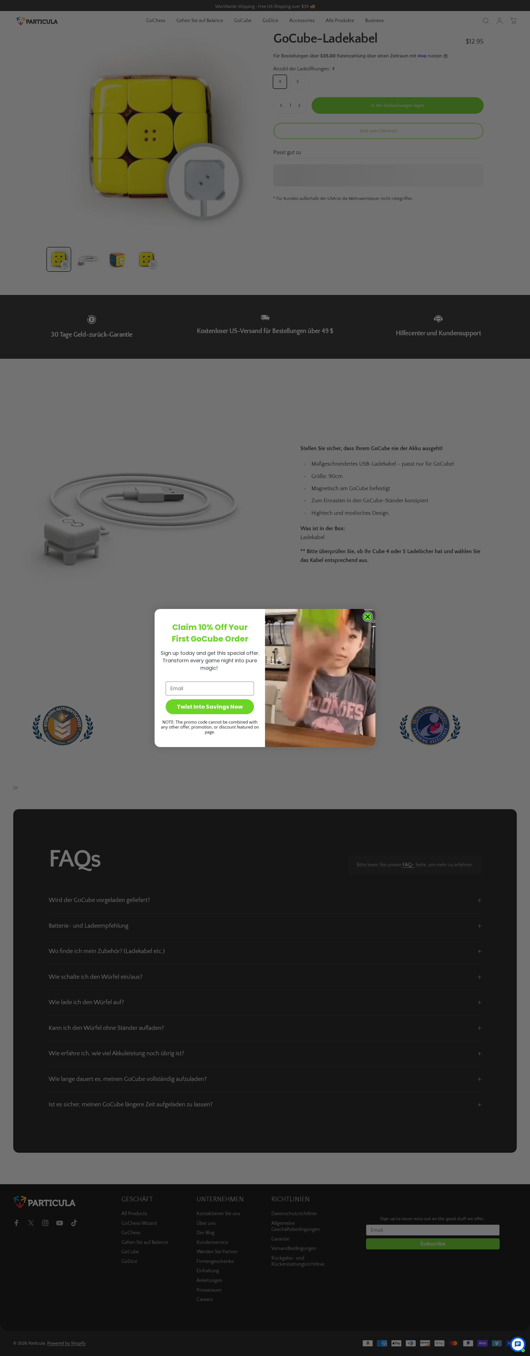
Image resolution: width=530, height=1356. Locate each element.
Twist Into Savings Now (210, 707)
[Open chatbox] (518, 1344)
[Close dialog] (367, 616)
